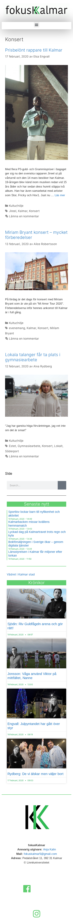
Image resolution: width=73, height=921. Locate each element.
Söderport (12, 451)
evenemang (17, 328)
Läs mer (60, 195)
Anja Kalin (49, 849)
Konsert (34, 211)
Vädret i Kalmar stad (21, 574)
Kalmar (22, 211)
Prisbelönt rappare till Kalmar (33, 50)
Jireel (12, 211)
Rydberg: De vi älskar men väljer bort (35, 774)
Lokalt (58, 446)
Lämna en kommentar (24, 216)
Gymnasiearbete (29, 446)
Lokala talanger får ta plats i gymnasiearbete (32, 357)
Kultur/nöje (16, 205)
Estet (12, 446)
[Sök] (62, 485)
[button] (36, 25)
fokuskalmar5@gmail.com (40, 853)
